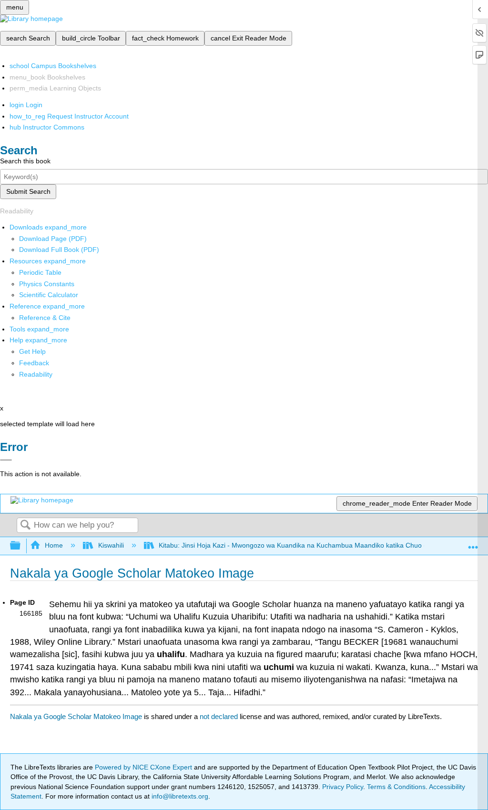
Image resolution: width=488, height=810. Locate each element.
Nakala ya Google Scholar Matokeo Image (76, 716)
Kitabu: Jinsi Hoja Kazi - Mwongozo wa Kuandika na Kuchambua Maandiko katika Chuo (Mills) (300, 545)
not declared (220, 716)
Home (54, 545)
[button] (34, 363)
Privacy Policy (342, 786)
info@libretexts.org (179, 796)
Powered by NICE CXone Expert (144, 767)
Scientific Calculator (48, 295)
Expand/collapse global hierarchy (21, 546)
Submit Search (28, 191)
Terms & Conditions (396, 786)
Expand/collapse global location (473, 543)
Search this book (25, 161)
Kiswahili (110, 545)
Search (25, 525)
